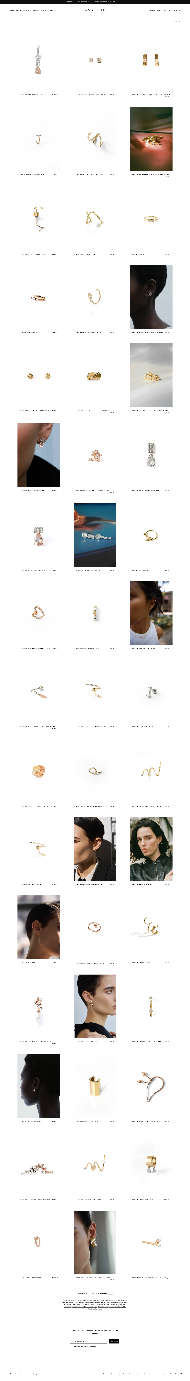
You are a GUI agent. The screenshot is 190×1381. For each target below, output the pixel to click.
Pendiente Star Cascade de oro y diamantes (92, 490)
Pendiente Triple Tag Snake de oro (89, 332)
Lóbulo (69, 1304)
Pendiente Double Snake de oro (144, 963)
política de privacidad (88, 1347)
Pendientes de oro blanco (108, 1300)
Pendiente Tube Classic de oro (87, 1121)
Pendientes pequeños (83, 1300)
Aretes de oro (95, 1300)
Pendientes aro (95, 1302)
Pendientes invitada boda (89, 1307)
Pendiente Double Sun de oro (87, 1042)
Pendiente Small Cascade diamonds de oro (36, 1042)
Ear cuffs (73, 1300)
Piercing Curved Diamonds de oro (32, 174)
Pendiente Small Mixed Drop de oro (145, 1121)
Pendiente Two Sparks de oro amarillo (146, 1278)
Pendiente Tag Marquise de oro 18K (89, 884)
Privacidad (173, 1374)
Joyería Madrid (139, 1374)
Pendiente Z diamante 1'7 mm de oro (89, 254)
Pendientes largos (84, 1302)
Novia (83, 1304)
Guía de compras (21, 1374)
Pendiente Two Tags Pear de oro (88, 648)
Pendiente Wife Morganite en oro (32, 570)
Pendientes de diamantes (118, 1304)
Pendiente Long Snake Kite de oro (88, 1199)
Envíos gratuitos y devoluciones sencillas (45, 1374)
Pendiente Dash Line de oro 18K (144, 648)
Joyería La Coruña (124, 1374)
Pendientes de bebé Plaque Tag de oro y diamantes (151, 95)
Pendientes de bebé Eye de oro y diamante (35, 411)
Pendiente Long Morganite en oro (32, 95)
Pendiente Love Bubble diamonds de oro (35, 648)
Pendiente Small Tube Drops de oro (145, 1199)
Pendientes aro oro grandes (109, 1302)
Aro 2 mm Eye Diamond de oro (30, 1278)
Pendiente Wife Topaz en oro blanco (145, 490)
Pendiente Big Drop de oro (142, 884)
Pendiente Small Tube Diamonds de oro (34, 806)
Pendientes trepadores (95, 1309)
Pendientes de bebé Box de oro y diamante (92, 95)
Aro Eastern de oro (27, 963)
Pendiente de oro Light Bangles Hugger (35, 254)
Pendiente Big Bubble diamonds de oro (90, 963)
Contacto (152, 10)
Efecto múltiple (76, 1304)
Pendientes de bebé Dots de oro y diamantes (92, 411)
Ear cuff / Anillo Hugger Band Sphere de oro (93, 1278)
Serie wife (93, 1304)
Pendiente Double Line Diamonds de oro (91, 726)
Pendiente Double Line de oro (31, 884)
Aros (87, 1304)
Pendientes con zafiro (103, 1304)
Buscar (159, 10)
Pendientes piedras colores (72, 1307)
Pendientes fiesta (103, 1307)
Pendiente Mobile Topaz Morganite (32, 490)
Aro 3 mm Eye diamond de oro (30, 1121)
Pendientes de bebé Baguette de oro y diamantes (150, 174)
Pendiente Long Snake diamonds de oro (147, 806)
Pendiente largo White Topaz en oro (89, 570)
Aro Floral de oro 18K (140, 570)
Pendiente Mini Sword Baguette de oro (146, 1042)
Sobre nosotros (108, 1374)
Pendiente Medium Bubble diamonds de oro (92, 806)
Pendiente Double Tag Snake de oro (89, 174)
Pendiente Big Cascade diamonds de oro (35, 1199)
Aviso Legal (162, 1374)
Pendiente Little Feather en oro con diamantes (37, 726)
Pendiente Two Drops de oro (143, 726)
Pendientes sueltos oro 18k (117, 1307)
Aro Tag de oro (138, 254)
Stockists (152, 1374)
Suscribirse (114, 1341)
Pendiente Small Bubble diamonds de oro (147, 332)
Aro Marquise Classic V (28, 332)
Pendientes (66, 1300)
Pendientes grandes (72, 1302)
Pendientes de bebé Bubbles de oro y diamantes (150, 411)
